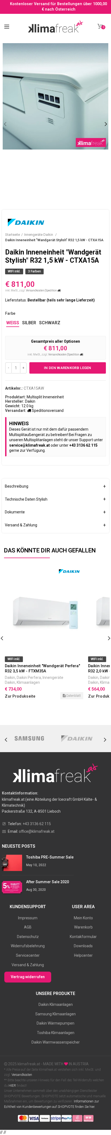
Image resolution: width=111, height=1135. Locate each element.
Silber (29, 322)
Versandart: (15, 410)
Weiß (12, 322)
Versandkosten (21, 1075)
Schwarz (49, 322)
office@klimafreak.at (36, 831)
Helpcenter (83, 955)
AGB (28, 927)
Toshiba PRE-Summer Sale (50, 857)
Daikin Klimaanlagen (56, 1004)
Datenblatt (73, 696)
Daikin (10, 677)
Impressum (27, 918)
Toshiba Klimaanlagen (55, 1033)
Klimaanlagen (28, 682)
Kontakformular (83, 936)
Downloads (83, 946)
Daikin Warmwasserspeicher (56, 1042)
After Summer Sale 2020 (47, 882)
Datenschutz (28, 936)
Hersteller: (14, 401)
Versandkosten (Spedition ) (43, 290)
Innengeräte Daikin (39, 235)
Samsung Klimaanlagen (55, 1014)
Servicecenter (28, 955)
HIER (12, 1086)
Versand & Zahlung (28, 965)
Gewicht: (12, 406)
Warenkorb (83, 927)
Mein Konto (83, 918)
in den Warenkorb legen (67, 368)
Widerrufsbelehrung (28, 946)
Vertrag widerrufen (28, 977)
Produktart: (15, 397)
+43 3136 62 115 (37, 824)
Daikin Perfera (29, 677)
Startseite (12, 235)
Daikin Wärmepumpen (55, 1023)
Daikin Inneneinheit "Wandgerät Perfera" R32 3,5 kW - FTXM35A (42, 668)
